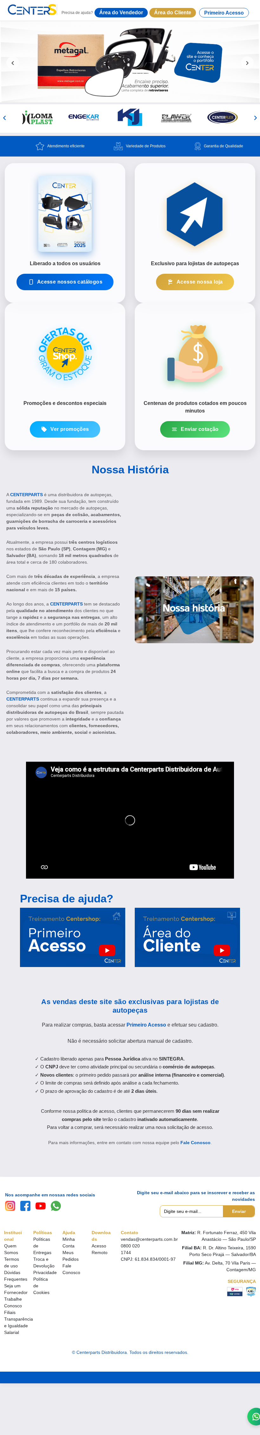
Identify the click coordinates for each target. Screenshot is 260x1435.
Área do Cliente (172, 12)
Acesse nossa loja (200, 282)
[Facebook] (25, 1206)
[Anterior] (4, 118)
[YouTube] (41, 1206)
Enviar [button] (239, 1211)
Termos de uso (11, 1262)
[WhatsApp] (56, 1206)
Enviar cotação (200, 429)
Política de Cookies (41, 1286)
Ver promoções (69, 429)
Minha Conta (68, 1242)
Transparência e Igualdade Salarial (18, 1325)
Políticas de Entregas (42, 1246)
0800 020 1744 (130, 1249)
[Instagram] (10, 1206)
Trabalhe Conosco (13, 1302)
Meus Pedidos (70, 1256)
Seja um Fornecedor (16, 1289)
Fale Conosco (195, 1142)
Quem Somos (11, 1249)
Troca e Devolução (44, 1262)
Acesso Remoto (99, 1249)
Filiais (10, 1312)
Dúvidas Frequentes (15, 1276)
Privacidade (45, 1272)
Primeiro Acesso (224, 13)
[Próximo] (255, 118)
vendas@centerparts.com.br (149, 1239)
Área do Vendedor (121, 12)
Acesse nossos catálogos (69, 282)
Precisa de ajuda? (66, 898)
